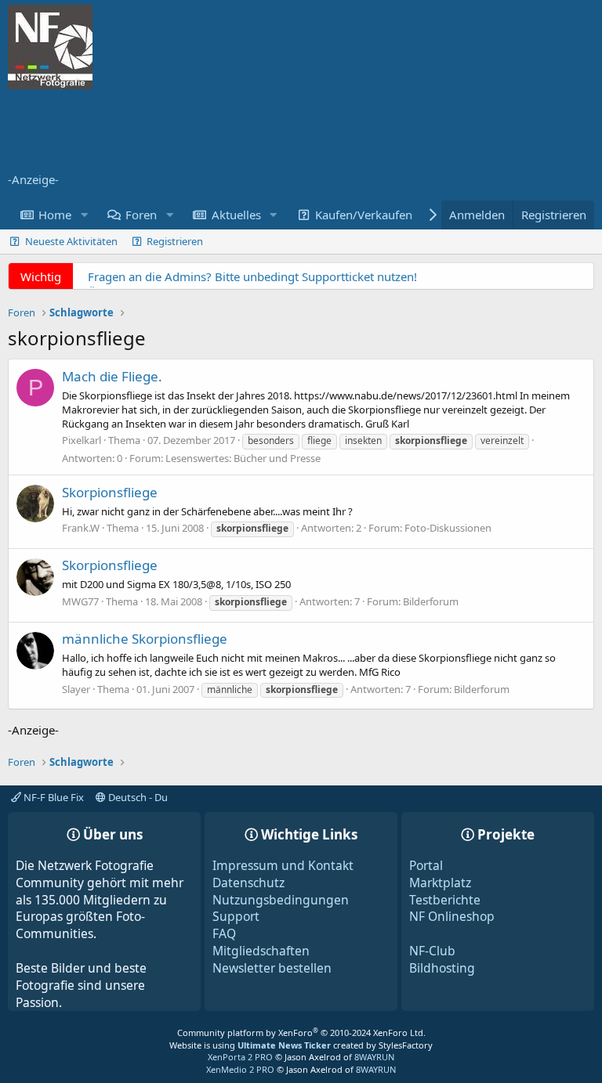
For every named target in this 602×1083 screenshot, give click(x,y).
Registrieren (175, 241)
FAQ (224, 933)
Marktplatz (440, 882)
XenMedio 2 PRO (240, 1069)
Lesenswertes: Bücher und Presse (243, 458)
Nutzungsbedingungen (280, 899)
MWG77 (80, 601)
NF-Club (432, 950)
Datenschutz (248, 882)
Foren (141, 214)
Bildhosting (442, 968)
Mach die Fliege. (112, 376)
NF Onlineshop (452, 916)
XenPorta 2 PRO (240, 1057)
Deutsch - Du (137, 797)
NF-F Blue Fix (52, 797)
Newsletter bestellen (272, 968)
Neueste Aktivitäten (71, 241)
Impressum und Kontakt (283, 865)
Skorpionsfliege (110, 492)
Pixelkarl (81, 440)
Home (54, 214)
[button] (84, 214)
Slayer (76, 689)
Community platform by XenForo (301, 1032)
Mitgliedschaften (261, 950)
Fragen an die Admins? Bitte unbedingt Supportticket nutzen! (252, 276)
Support (235, 916)
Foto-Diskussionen (447, 528)
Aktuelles (236, 214)
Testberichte (445, 899)
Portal (426, 865)
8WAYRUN (374, 1057)
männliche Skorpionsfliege (144, 639)
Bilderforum (431, 601)
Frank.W (81, 528)
